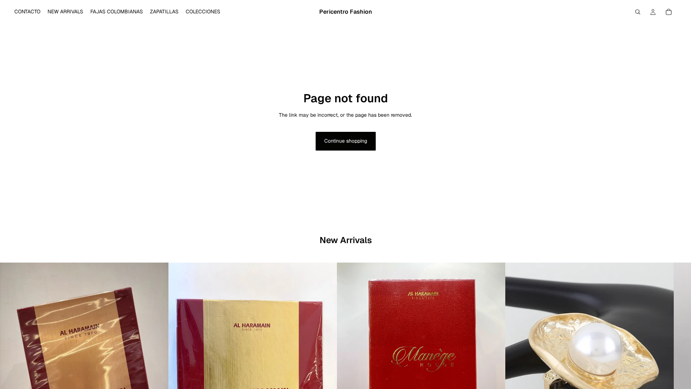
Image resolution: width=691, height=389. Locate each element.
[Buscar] (638, 12)
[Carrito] (669, 12)
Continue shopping (345, 141)
